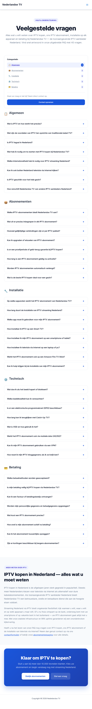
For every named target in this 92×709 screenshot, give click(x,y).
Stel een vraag (60, 676)
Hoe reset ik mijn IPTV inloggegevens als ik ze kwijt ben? (33, 455)
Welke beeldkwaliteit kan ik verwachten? (25, 399)
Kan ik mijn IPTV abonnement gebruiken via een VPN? (31, 445)
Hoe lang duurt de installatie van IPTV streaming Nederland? (34, 310)
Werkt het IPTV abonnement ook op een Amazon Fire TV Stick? (36, 357)
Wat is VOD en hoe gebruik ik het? (22, 427)
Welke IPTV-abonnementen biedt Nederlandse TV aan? (32, 212)
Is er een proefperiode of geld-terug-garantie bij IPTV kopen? (35, 249)
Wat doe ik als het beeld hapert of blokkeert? (27, 389)
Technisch (46, 81)
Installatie (46, 76)
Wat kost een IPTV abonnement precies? (25, 515)
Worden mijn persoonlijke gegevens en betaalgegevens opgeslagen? (38, 506)
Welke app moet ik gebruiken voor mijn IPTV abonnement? (33, 319)
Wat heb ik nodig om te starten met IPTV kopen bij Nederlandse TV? (38, 152)
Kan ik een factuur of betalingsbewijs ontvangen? (29, 496)
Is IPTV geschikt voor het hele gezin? (24, 179)
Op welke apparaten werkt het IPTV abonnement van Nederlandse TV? (39, 301)
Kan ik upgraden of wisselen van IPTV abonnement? (31, 240)
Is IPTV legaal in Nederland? (20, 142)
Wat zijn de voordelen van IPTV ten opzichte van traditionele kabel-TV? (39, 133)
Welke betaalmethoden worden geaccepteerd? (28, 478)
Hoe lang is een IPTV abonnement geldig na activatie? (31, 259)
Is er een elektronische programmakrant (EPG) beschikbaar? (34, 408)
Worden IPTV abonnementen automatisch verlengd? (31, 268)
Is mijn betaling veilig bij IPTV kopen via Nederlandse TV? (33, 487)
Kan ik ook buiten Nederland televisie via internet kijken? (33, 170)
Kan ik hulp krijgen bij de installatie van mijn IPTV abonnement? (36, 366)
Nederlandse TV (12, 4)
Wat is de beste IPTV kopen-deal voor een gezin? (29, 277)
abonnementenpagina (43, 635)
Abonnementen (46, 70)
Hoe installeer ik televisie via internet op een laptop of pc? (33, 347)
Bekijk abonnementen (35, 676)
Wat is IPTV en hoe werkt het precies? (24, 124)
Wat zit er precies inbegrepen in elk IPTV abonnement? (32, 221)
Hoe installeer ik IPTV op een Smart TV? (25, 329)
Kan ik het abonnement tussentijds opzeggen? (28, 534)
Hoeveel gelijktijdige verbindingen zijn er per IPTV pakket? (33, 231)
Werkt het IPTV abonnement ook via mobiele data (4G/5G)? (34, 436)
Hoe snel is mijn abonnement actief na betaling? (29, 524)
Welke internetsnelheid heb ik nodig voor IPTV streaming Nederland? (38, 161)
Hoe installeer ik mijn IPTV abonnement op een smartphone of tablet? (39, 338)
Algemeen (46, 65)
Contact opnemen (46, 102)
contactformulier (11, 635)
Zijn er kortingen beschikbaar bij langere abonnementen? (33, 543)
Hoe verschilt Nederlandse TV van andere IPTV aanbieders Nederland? (39, 189)
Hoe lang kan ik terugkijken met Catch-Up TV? (28, 417)
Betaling (46, 87)
